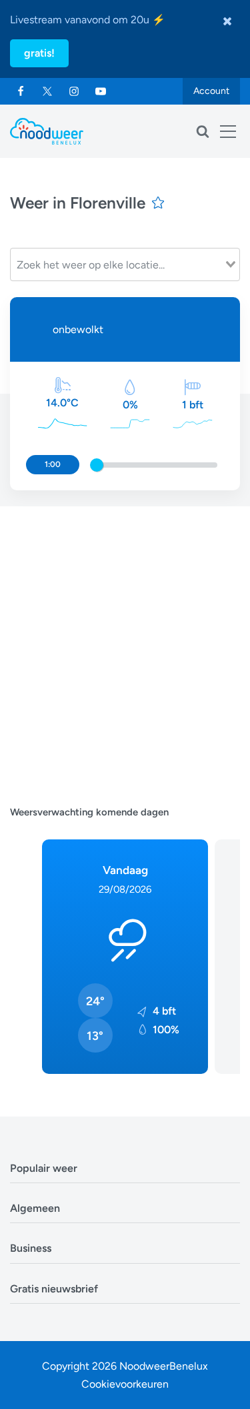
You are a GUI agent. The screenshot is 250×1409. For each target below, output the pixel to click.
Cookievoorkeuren (125, 1384)
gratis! (39, 53)
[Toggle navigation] (228, 131)
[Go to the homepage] (46, 131)
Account (211, 91)
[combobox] (125, 264)
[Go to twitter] (47, 91)
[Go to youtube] (100, 91)
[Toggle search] (202, 131)
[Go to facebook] (20, 91)
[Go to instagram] (74, 91)
